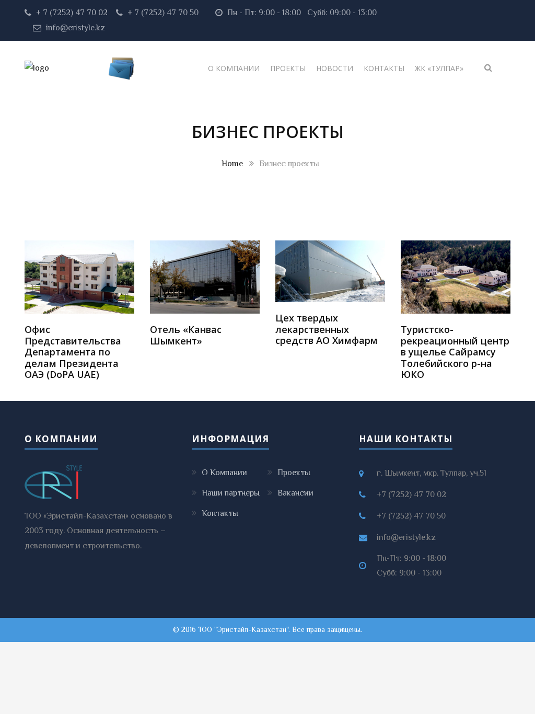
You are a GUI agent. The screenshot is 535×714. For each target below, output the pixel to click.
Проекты (288, 68)
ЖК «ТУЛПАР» (439, 68)
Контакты (384, 68)
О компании (234, 68)
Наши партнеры (231, 493)
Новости (334, 68)
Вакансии (295, 493)
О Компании (224, 472)
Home (232, 163)
